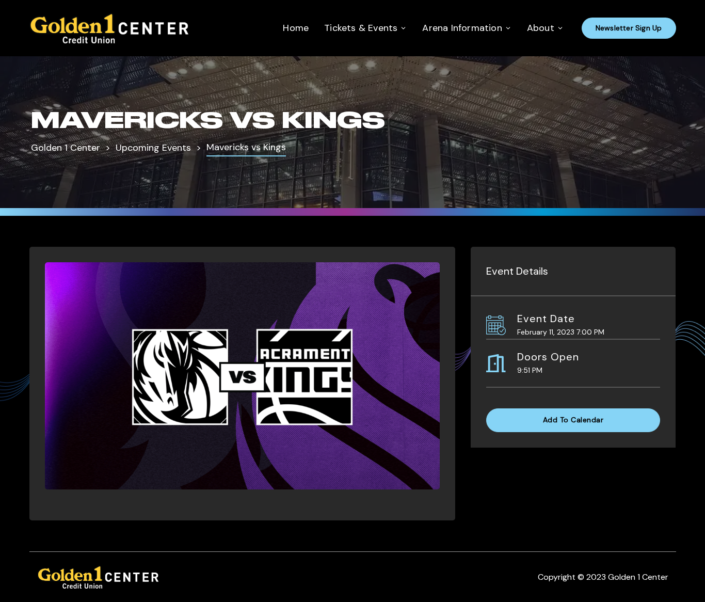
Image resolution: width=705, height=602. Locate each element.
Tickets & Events (360, 28)
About (540, 28)
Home (296, 28)
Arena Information (462, 28)
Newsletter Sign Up (629, 28)
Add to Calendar (573, 419)
